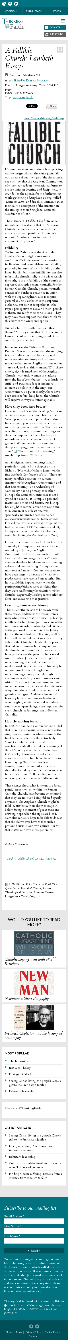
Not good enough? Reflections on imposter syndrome (31, 1148)
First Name (12, 1226)
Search (4, 3)
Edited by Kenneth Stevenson (31, 81)
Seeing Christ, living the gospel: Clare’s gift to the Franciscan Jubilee (35, 1083)
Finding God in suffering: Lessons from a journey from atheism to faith (35, 1176)
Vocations (11, 11)
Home (9, 1332)
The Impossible (19, 1061)
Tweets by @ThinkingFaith (23, 1108)
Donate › (55, 27)
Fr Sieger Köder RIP (21, 1074)
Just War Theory (20, 1068)
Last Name (12, 1236)
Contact (32, 1336)
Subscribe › (57, 34)
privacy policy (24, 1287)
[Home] (13, 23)
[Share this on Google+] (51, 108)
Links (19, 1332)
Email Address (14, 1216)
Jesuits (57, 11)
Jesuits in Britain (53, 1301)
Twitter (16, 3)
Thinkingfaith (34, 11)
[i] (15, 451)
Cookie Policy (52, 1332)
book (29, 97)
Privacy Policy (33, 1332)
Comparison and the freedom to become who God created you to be (35, 1165)
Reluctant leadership (22, 1091)
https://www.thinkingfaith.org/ (44, 118)
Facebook (10, 3)
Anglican (19, 97)
